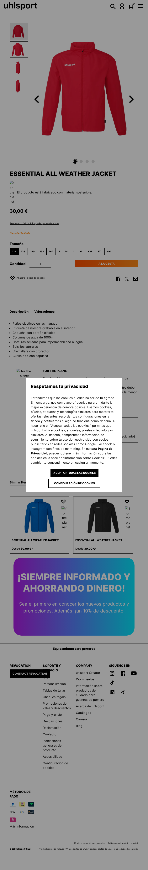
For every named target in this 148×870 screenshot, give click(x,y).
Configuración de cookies (74, 483)
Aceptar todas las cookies (74, 472)
